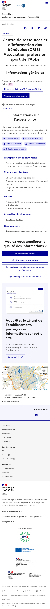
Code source (31, 591)
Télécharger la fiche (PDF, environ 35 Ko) (22, 89)
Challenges (5, 441)
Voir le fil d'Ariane (8, 24)
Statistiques (6, 472)
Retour (9, 33)
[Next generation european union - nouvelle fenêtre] (25, 549)
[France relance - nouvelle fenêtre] (25, 536)
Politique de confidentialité (18, 595)
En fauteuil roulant (13, 143)
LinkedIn (36, 415)
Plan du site (6, 586)
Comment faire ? (15, 357)
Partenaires (6, 433)
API (3, 451)
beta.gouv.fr (34, 516)
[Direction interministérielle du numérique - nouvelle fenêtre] (25, 575)
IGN (43, 389)
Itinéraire (6, 108)
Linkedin (38, 28)
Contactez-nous (7, 476)
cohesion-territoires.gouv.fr (13, 516)
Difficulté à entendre (36, 143)
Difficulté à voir (12, 138)
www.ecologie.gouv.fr (11, 511)
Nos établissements (8, 430)
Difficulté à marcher (33, 138)
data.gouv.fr (7, 521)
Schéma (5, 455)
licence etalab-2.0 (8, 606)
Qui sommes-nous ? (8, 468)
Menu (46, 3)
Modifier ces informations (16, 95)
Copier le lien (45, 28)
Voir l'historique (11, 401)
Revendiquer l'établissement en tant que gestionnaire (25, 268)
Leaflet (35, 389)
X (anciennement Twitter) (32, 28)
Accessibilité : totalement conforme (24, 586)
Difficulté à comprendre (16, 149)
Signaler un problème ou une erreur (25, 276)
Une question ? (7, 437)
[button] (5, 369)
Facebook (25, 28)
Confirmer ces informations (25, 260)
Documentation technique (13, 591)
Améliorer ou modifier (25, 253)
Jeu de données (7, 459)
